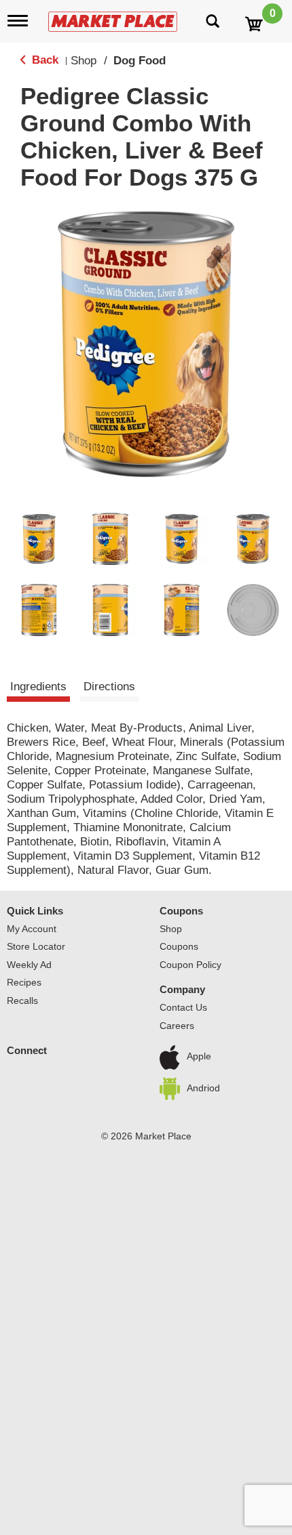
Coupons (181, 911)
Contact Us (183, 1007)
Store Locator (36, 946)
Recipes (24, 982)
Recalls (22, 1000)
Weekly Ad (29, 964)
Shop (83, 60)
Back (43, 60)
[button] (39, 539)
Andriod (203, 1087)
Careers (177, 1025)
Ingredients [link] (38, 686)
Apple (199, 1056)
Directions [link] (109, 686)
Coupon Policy (190, 964)
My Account (31, 928)
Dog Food (139, 60)
